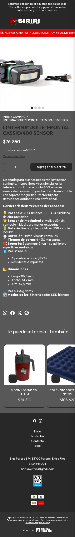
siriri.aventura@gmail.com (37, 469)
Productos (37, 436)
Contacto (37, 441)
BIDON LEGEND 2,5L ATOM (24, 392)
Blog (38, 446)
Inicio (37, 431)
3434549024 (37, 464)
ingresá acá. (61, 520)
